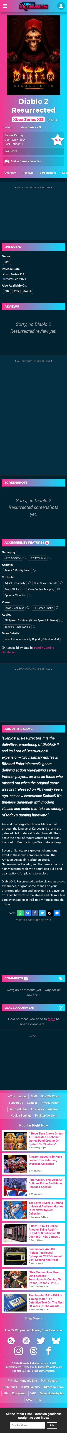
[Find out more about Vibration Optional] (30, 595)
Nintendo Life (28, 1380)
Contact (32, 1102)
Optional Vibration (15, 595)
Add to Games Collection (26, 161)
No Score (11, 151)
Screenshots (48, 173)
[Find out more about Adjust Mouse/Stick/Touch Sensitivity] (29, 583)
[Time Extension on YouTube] (26, 1341)
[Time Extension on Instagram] (18, 1352)
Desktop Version (45, 1115)
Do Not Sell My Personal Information (34, 1371)
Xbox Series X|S (31, 127)
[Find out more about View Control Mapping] (58, 589)
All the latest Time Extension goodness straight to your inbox (33, 1415)
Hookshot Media (29, 1363)
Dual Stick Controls (45, 583)
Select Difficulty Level (17, 570)
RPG (6, 262)
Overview (10, 173)
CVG (29, 1400)
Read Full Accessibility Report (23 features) (30, 639)
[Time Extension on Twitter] (41, 1341)
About (23, 1096)
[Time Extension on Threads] (33, 1352)
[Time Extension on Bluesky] (56, 1341)
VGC (33, 1393)
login (51, 1019)
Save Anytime (12, 558)
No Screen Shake (43, 608)
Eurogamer (19, 1393)
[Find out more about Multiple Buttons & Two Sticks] (61, 583)
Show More (32, 1318)
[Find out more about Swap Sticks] (23, 589)
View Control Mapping (41, 589)
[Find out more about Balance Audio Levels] (34, 626)
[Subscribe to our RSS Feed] (11, 1341)
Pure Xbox (10, 1387)
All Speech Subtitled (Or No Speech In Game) (31, 620)
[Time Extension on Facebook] (48, 1352)
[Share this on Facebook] (35, 913)
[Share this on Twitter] (42, 913)
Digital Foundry (30, 1387)
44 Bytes (39, 1367)
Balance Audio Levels (17, 626)
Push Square (49, 1380)
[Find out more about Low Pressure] (49, 558)
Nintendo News (54, 1387)
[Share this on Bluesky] (27, 913)
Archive (53, 1109)
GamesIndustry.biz (52, 1393)
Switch (27, 291)
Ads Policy (37, 1109)
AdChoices (56, 1367)
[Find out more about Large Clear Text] (27, 608)
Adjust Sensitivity (14, 583)
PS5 (16, 291)
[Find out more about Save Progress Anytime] (24, 558)
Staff (34, 1096)
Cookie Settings (21, 1115)
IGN (5, 1393)
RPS (38, 1400)
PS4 (6, 291)
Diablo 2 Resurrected (33, 109)
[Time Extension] (33, 6)
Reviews (28, 173)
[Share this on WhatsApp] (20, 913)
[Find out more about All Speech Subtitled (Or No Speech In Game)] (61, 620)
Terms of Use (18, 1109)
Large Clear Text (14, 608)
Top (12, 1096)
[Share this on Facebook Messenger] (57, 913)
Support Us (16, 1102)
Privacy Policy (50, 1102)
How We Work (50, 1096)
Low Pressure (37, 558)
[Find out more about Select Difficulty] (34, 570)
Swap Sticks (11, 589)
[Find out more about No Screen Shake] (57, 608)
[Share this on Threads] (49, 913)
